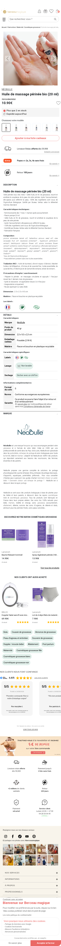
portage (23, 483)
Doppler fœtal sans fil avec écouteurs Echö (19, 615)
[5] (23, 622)
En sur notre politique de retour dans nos (33, 405)
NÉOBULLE (7, 89)
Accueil (4, 27)
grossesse (7, 448)
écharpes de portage (26, 453)
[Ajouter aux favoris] (58, 103)
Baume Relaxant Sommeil (12, 555)
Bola (6, 632)
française (26, 446)
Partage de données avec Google (18, 924)
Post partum (48, 644)
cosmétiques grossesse (19, 498)
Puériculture (12, 27)
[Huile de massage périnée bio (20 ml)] (6, 127)
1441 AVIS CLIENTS (41, 678)
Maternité (20, 27)
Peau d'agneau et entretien (16, 638)
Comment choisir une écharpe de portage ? (27, 481)
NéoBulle (21, 322)
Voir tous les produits (50, 568)
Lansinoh (6, 552)
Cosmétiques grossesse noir (16, 662)
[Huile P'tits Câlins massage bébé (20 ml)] (36, 127)
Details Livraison (51, 152)
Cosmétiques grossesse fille (29, 650)
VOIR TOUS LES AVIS (30, 729)
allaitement (7, 505)
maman (20, 456)
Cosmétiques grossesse (32, 27)
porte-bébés (14, 453)
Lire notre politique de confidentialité (17, 915)
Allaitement (33, 644)
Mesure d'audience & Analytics (17, 929)
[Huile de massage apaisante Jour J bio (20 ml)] (26, 127)
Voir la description (9, 99)
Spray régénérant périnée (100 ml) (46, 555)
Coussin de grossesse (21, 632)
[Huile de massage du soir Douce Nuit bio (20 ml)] (46, 127)
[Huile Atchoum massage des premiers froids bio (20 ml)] (16, 127)
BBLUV (5, 612)
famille (7, 456)
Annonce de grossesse (45, 632)
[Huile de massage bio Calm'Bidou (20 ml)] (56, 127)
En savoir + (54, 164)
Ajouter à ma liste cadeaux (30, 138)
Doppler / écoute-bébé (14, 644)
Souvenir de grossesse (42, 638)
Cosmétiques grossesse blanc (17, 656)
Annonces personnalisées (15, 932)
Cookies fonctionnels (13, 927)
